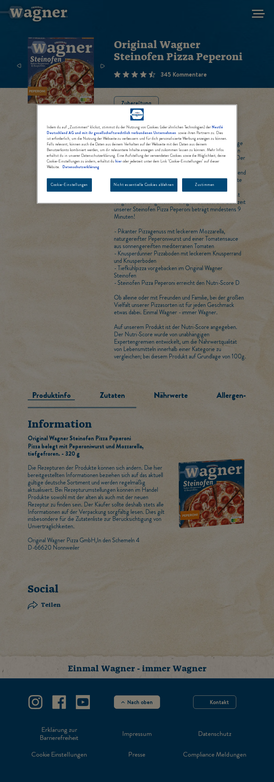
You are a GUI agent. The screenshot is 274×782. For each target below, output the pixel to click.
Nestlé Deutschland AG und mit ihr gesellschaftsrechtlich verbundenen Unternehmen (135, 129)
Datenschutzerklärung (80, 167)
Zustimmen (205, 185)
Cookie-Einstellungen (69, 185)
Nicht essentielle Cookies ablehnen (144, 185)
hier (118, 161)
